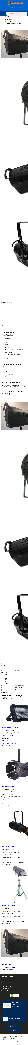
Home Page (5, 984)
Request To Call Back (7, 969)
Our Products (6, 988)
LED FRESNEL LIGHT (8, 786)
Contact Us (5, 990)
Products (8, 18)
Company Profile (7, 986)
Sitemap (5, 992)
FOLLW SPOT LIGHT (8, 905)
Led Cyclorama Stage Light (10, 727)
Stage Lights (8, 20)
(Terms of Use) (12, 1038)
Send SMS (15, 1030)
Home (7, 16)
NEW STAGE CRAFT (15, 8)
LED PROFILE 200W (8, 847)
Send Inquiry (15, 1026)
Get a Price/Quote (6, 745)
